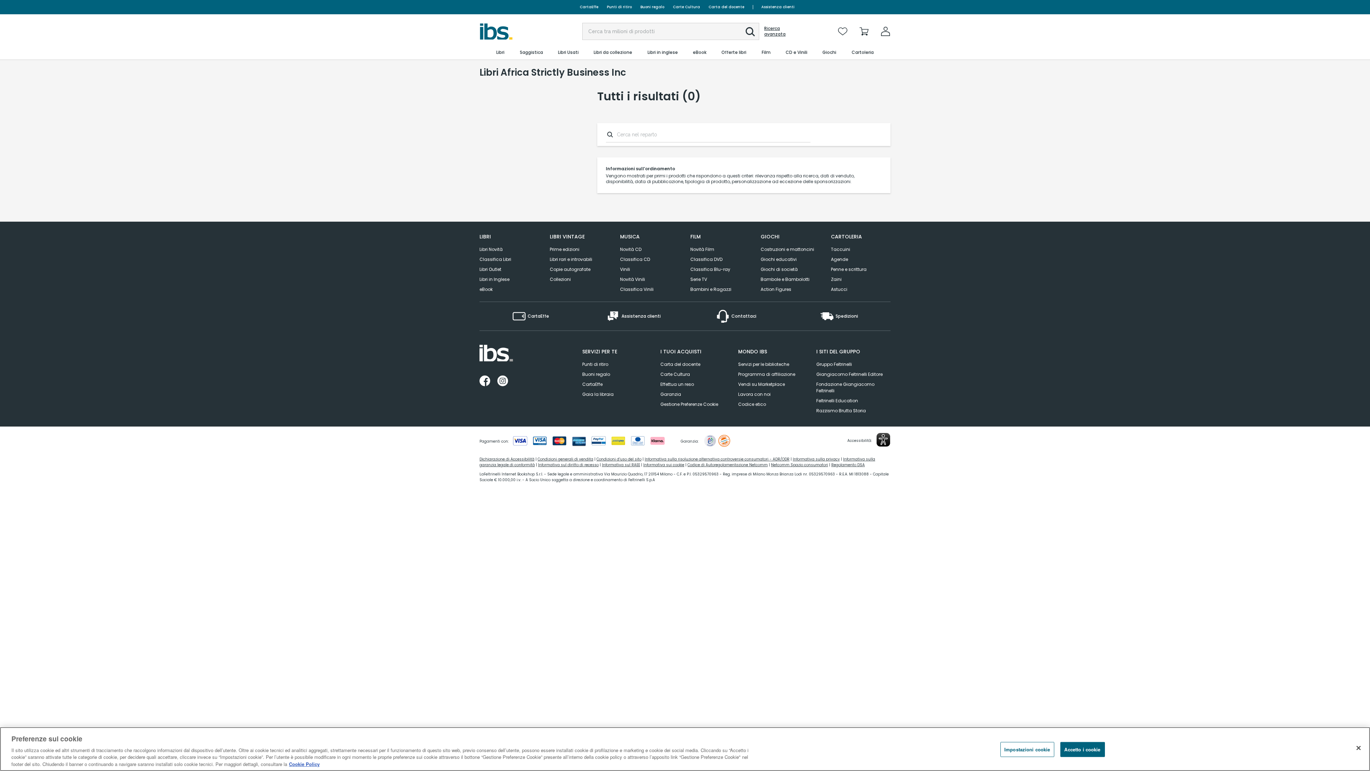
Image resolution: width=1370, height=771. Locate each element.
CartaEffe (589, 7)
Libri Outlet (490, 269)
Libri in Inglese (494, 279)
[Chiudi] (1358, 748)
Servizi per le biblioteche (763, 364)
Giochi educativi (779, 259)
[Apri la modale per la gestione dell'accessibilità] (883, 440)
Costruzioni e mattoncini (787, 249)
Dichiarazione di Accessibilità (507, 459)
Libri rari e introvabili (571, 259)
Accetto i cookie (1082, 749)
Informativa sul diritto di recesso (568, 465)
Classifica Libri (495, 259)
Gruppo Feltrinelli (834, 364)
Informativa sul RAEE (621, 465)
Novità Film (702, 249)
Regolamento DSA (848, 465)
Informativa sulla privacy (816, 459)
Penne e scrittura (849, 269)
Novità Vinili (632, 279)
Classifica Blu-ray (710, 269)
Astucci (839, 289)
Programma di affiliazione (766, 374)
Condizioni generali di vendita (565, 459)
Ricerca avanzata (775, 31)
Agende (839, 259)
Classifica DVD (706, 259)
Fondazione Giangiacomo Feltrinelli (845, 387)
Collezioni (560, 279)
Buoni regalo (652, 7)
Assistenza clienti (778, 7)
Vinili (625, 269)
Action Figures (776, 289)
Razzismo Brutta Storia (841, 411)
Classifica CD (635, 259)
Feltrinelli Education (837, 401)
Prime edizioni (564, 249)
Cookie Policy (304, 763)
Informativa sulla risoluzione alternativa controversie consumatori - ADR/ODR (717, 459)
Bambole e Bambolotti (785, 279)
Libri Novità (491, 249)
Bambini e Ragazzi (710, 289)
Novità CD (630, 249)
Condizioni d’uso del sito (619, 459)
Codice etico (752, 404)
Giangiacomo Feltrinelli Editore (849, 374)
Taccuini (840, 249)
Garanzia (670, 394)
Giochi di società (779, 269)
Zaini (836, 279)
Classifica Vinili (637, 289)
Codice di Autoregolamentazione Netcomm (727, 465)
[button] (750, 32)
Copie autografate (570, 269)
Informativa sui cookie (663, 465)
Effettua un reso (677, 384)
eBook (486, 289)
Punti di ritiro (619, 7)
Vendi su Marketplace (761, 384)
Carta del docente (726, 7)
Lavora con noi (754, 394)
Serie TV (698, 279)
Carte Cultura (686, 7)
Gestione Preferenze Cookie (689, 404)
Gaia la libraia (598, 394)
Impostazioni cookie (1027, 749)
